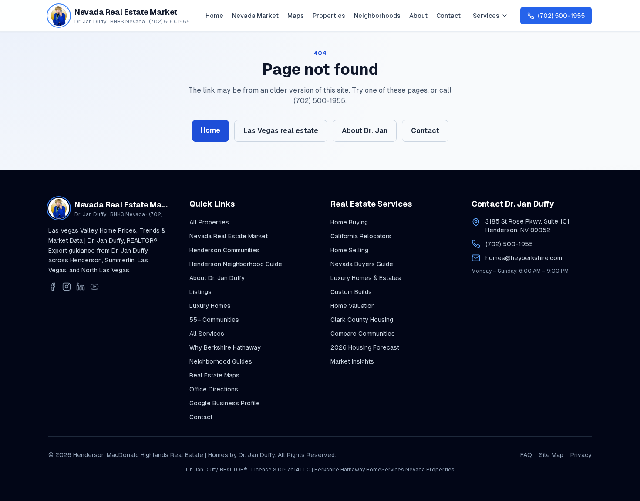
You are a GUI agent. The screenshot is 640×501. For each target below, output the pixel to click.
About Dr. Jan (364, 131)
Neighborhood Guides (220, 361)
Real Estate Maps (214, 375)
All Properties (209, 222)
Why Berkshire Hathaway (225, 347)
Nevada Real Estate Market (228, 236)
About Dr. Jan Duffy (217, 277)
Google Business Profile (224, 403)
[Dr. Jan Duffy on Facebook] (52, 286)
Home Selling (349, 250)
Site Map (551, 454)
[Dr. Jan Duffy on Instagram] (66, 286)
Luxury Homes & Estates (365, 277)
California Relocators (360, 236)
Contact (448, 15)
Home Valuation (352, 305)
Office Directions (213, 389)
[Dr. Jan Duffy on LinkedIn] (80, 286)
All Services (206, 333)
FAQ (526, 454)
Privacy (581, 454)
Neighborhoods (377, 15)
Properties (329, 15)
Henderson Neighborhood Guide (235, 264)
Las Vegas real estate (280, 131)
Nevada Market (255, 15)
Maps (295, 15)
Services (486, 15)
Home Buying (349, 222)
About (418, 15)
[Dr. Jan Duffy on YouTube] (94, 286)
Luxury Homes (210, 305)
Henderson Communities (224, 250)
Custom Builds (351, 291)
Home (214, 15)
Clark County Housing (361, 319)
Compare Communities (362, 333)
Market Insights (352, 361)
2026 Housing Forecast (364, 347)
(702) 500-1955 (509, 243)
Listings (200, 291)
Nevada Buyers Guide (361, 264)
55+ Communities (214, 319)
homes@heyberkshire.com (523, 257)
